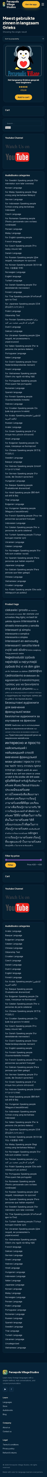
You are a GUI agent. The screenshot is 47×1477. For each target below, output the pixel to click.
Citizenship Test (12, 315)
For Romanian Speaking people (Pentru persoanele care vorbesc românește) (21, 221)
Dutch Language (13, 327)
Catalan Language (13, 546)
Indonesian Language (15, 523)
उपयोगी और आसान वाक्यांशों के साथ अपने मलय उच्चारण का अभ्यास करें (22, 773)
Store (5, 1406)
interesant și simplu (18, 629)
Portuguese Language (15, 353)
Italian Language (13, 357)
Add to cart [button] (23, 97)
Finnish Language (13, 292)
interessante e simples (16, 637)
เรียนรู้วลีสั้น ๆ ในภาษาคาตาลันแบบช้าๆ (19, 845)
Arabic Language (13, 427)
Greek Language (13, 369)
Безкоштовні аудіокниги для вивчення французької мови (22, 707)
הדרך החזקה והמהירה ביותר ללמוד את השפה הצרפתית (23, 766)
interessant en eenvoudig (21, 641)
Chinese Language (14, 577)
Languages (7, 1402)
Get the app (31, 4)
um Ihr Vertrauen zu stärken (16, 671)
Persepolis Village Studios (11, 4)
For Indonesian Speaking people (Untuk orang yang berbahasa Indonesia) (20, 206)
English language (13, 276)
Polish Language (13, 311)
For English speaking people (18, 237)
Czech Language (13, 214)
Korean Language (13, 187)
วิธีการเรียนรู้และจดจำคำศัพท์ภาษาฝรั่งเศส (22, 811)
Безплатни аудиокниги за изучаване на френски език (22, 720)
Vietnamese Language (15, 581)
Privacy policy (8, 1449)
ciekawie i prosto (16, 610)
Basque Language (13, 462)
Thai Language (12, 500)
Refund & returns (10, 1453)
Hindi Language (12, 439)
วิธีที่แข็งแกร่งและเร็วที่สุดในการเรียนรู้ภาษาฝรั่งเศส (21, 824)
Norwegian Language (15, 272)
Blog (5, 1414)
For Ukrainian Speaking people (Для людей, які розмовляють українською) (22, 338)
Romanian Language (15, 388)
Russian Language (13, 423)
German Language (14, 199)
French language (13, 241)
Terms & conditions (11, 1445)
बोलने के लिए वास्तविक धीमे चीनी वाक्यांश (23, 777)
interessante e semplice (17, 633)
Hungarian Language (15, 481)
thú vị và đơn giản (28, 666)
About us (6, 1427)
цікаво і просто (23, 761)
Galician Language (13, 331)
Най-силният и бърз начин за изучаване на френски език (21, 732)
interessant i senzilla (18, 645)
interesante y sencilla (27, 625)
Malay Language (13, 233)
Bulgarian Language (14, 504)
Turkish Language (13, 280)
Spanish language (13, 392)
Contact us (7, 1431)
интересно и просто (22, 742)
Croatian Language (14, 585)
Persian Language (13, 229)
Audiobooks (8, 1410)
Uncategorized (12, 1343)
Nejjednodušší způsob (20, 657)
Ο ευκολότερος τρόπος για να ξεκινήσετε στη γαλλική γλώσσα (22, 684)
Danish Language (13, 253)
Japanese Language (14, 565)
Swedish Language (14, 457)
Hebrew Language (14, 404)
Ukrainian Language (14, 542)
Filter (10, 865)
